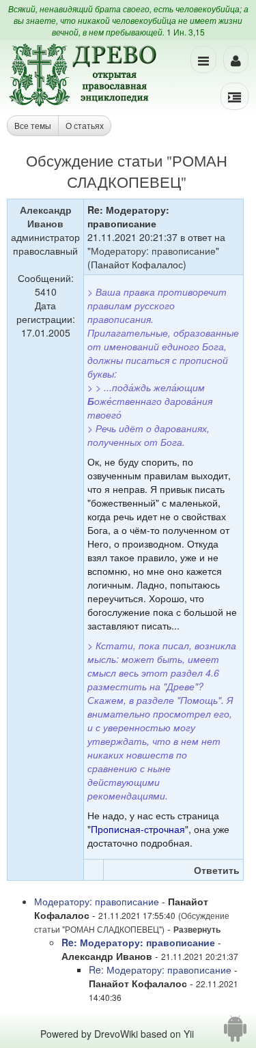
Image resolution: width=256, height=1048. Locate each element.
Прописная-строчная (138, 829)
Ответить (217, 870)
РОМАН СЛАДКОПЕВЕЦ (147, 171)
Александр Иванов (46, 216)
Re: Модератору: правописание (138, 942)
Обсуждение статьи (94, 160)
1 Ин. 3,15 (186, 32)
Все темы (32, 125)
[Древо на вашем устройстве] (235, 1033)
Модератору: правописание (153, 250)
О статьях (85, 125)
